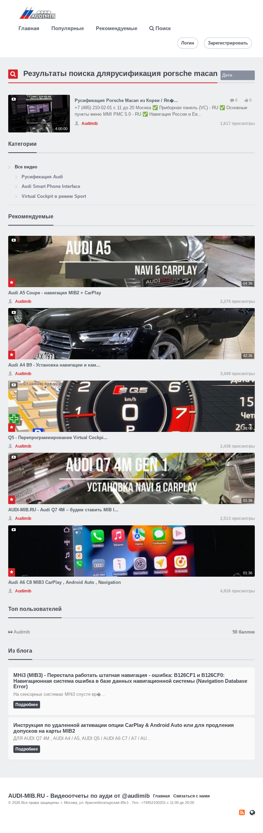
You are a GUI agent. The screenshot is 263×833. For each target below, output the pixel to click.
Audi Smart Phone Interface (51, 186)
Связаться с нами (191, 796)
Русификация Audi (42, 176)
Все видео (26, 166)
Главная (28, 28)
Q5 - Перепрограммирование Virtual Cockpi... (58, 437)
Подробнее (26, 704)
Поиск (162, 28)
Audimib (134, 632)
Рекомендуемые (116, 28)
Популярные (67, 28)
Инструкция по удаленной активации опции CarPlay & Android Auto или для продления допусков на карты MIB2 (123, 728)
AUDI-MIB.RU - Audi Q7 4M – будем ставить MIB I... (63, 509)
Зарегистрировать (228, 43)
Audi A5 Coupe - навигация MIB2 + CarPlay (54, 292)
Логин (187, 43)
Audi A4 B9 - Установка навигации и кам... (54, 365)
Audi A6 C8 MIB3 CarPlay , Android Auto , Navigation (64, 582)
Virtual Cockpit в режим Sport (54, 196)
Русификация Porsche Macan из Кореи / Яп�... (126, 100)
